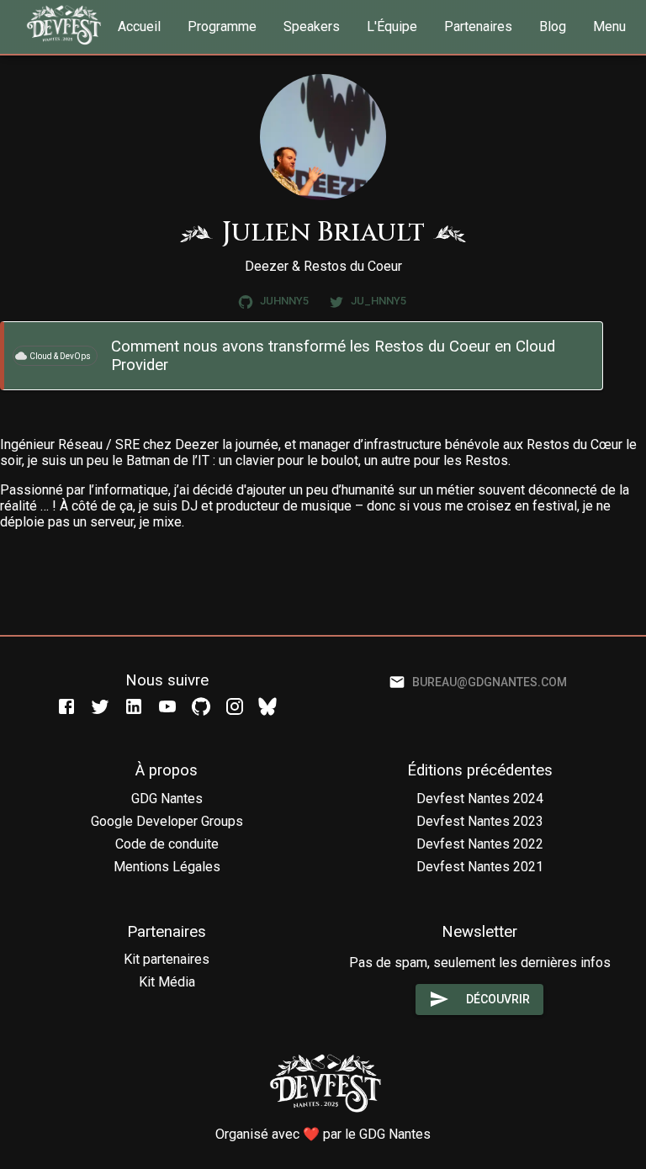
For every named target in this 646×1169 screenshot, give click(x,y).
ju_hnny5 (378, 300)
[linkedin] (134, 705)
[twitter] (100, 705)
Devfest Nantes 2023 (479, 821)
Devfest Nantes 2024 (479, 799)
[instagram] (235, 705)
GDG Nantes (167, 799)
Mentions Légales (167, 867)
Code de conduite (167, 844)
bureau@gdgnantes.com (489, 682)
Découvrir (498, 999)
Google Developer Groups (167, 821)
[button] (139, 27)
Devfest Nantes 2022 (479, 844)
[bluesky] (267, 705)
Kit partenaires (166, 959)
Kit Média (167, 982)
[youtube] (167, 705)
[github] (201, 705)
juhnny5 (284, 300)
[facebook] (66, 705)
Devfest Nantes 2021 (479, 867)
